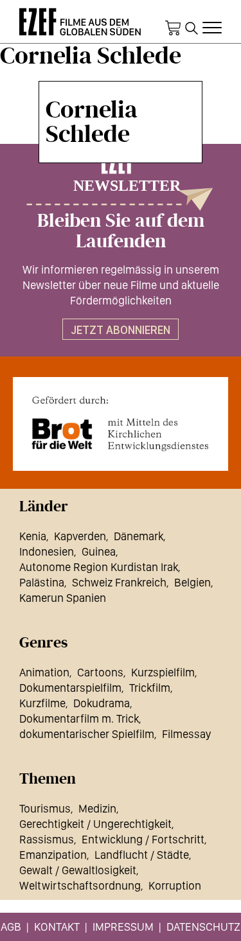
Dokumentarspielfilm (70, 687)
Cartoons (100, 672)
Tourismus (45, 808)
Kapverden (80, 536)
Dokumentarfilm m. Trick (79, 718)
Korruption (174, 885)
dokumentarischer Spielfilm (86, 734)
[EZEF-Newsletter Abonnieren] (120, 180)
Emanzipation (53, 854)
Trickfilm (149, 687)
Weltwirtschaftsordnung (80, 885)
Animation (44, 672)
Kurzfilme (42, 703)
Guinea (99, 551)
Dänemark (138, 536)
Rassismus (46, 839)
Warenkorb (173, 28)
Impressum (123, 926)
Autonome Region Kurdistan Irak (98, 567)
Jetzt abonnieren (120, 330)
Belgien (192, 582)
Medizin (97, 808)
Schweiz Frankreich (119, 582)
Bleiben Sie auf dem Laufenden (120, 231)
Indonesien (46, 551)
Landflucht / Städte (141, 854)
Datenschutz (203, 926)
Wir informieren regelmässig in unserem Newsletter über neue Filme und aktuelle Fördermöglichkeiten (120, 285)
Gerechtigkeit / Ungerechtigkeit (95, 824)
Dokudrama (101, 703)
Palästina (41, 582)
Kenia (32, 536)
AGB (11, 926)
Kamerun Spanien (62, 597)
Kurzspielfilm (163, 672)
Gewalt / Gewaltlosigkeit (77, 870)
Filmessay (186, 734)
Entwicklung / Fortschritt (143, 839)
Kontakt (57, 926)
